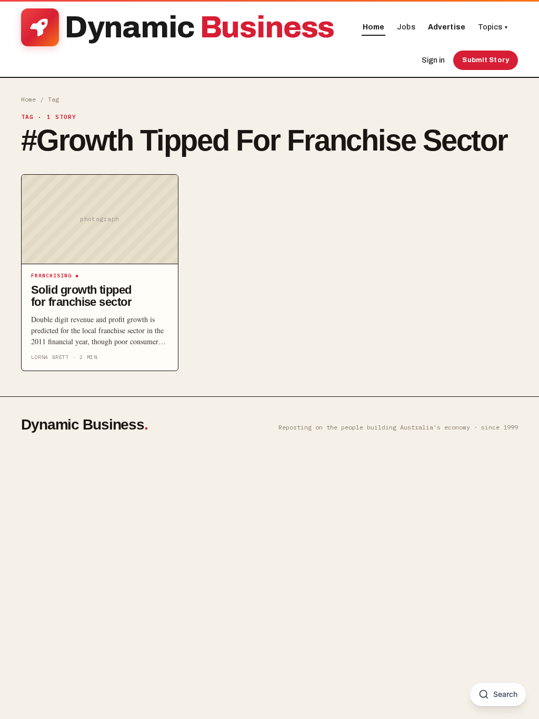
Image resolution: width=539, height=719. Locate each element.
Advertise (446, 27)
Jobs (406, 27)
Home (374, 27)
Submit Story (485, 60)
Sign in (433, 60)
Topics (492, 27)
